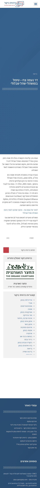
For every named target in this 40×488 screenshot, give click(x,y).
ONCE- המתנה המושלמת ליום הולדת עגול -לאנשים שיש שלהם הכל (20, 474)
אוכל (30, 303)
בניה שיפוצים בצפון (25, 345)
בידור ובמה (28, 339)
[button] (35, 4)
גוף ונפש (29, 354)
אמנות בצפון (27, 330)
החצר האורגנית (20, 283)
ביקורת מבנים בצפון (25, 342)
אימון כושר (28, 324)
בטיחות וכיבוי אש (26, 336)
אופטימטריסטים (26, 306)
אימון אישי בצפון (26, 321)
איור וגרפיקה (27, 315)
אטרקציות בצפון (26, 312)
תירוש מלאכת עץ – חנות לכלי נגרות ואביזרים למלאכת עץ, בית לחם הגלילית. (22, 484)
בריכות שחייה (27, 351)
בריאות (35, 74)
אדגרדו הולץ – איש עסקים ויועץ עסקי (25, 479)
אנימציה (29, 333)
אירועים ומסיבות (26, 327)
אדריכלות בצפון (26, 300)
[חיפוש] (6, 250)
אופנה (30, 309)
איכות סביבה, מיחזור (24, 318)
